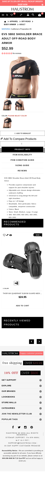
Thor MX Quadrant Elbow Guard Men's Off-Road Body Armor (22, 293)
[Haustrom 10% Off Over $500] (22, 373)
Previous (10, 283)
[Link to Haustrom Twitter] (19, 427)
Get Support (9, 380)
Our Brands (8, 391)
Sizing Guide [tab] (22, 165)
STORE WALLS (9, 402)
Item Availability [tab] (22, 155)
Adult (22, 24)
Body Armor (10, 24)
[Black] (7, 122)
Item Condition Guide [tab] (22, 160)
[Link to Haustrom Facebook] (13, 427)
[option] (22, 271)
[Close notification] (42, 5)
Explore (6, 386)
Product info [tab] (22, 149)
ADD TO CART (22, 306)
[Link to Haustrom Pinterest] (31, 427)
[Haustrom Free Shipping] (22, 363)
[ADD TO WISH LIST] (4, 235)
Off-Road (26, 21)
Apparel (14, 21)
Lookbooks (8, 397)
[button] (7, 53)
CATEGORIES (8, 408)
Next (42, 123)
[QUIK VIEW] (10, 235)
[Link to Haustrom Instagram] (25, 427)
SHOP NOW (22, 4)
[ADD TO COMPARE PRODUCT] (7, 235)
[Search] (33, 15)
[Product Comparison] (21, 15)
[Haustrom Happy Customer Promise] (22, 353)
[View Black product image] (16, 283)
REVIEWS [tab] (22, 171)
